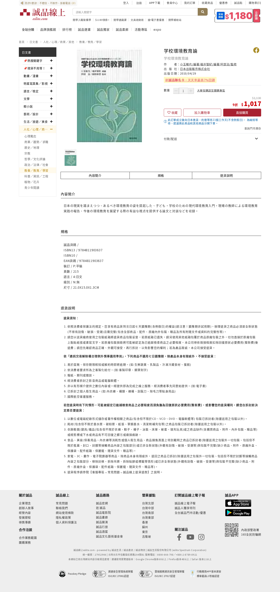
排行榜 (67, 29)
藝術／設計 (31, 114)
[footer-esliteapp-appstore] (238, 503)
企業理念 (25, 503)
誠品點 (238, 3)
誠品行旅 (102, 527)
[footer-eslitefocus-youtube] (190, 537)
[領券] (237, 15)
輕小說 (28, 106)
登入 (126, 3)
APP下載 (154, 3)
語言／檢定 (31, 91)
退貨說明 (226, 175)
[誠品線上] (42, 14)
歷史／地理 (31, 147)
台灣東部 (148, 517)
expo (157, 29)
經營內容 (25, 513)
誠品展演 (102, 522)
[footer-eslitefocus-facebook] (179, 537)
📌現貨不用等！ (35, 68)
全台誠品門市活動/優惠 (190, 513)
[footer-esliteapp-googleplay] (238, 512)
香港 (145, 522)
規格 (161, 175)
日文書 (34, 42)
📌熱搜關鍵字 (33, 61)
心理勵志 (30, 136)
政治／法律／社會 (36, 165)
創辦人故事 (26, 508)
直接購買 (242, 112)
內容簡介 (95, 175)
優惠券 (223, 3)
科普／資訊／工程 (36, 176)
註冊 (139, 3)
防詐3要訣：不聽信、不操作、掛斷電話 (50, 3)
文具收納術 (137, 20)
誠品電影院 (103, 512)
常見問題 (62, 503)
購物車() (255, 3)
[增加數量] (191, 91)
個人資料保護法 (66, 522)
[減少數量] (176, 91)
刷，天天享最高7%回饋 (190, 80)
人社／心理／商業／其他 (58, 42)
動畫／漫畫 (31, 76)
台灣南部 (148, 513)
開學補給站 (175, 20)
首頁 (22, 42)
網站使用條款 (65, 513)
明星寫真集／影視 (36, 83)
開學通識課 (120, 20)
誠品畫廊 (122, 29)
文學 (27, 99)
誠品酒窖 (102, 531)
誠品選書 (84, 29)
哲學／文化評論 (34, 159)
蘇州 (145, 527)
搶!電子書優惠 (156, 20)
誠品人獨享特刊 (185, 508)
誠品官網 (102, 503)
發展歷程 (25, 517)
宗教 (27, 153)
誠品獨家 (103, 29)
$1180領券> (102, 20)
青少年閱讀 (31, 188)
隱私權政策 (63, 517)
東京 (145, 532)
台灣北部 (148, 503)
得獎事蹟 (25, 522)
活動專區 (141, 29)
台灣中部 (148, 508)
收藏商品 (207, 3)
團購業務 (25, 542)
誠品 (102, 508)
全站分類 (28, 29)
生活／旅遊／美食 (36, 122)
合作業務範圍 (28, 538)
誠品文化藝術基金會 (109, 536)
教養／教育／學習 (90, 42)
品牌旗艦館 (48, 29)
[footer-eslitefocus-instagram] (201, 537)
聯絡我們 (62, 508)
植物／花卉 (31, 182)
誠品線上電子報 (185, 503)
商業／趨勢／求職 (36, 142)
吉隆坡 (146, 536)
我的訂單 (189, 3)
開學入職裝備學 (82, 20)
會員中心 (172, 3)
